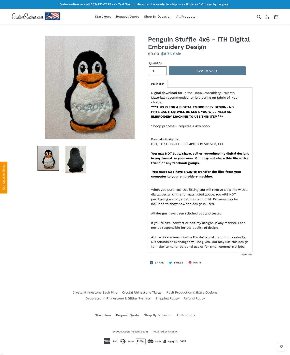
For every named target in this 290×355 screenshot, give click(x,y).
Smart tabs (247, 254)
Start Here (103, 16)
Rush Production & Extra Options (191, 292)
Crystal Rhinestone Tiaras (141, 292)
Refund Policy (194, 298)
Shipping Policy (167, 298)
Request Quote (127, 16)
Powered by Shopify (165, 331)
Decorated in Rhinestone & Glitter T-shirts (118, 298)
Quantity (155, 63)
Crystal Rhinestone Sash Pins (95, 292)
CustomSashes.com (135, 331)
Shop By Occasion (157, 16)
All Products (185, 16)
